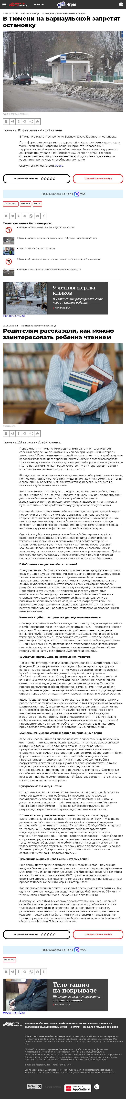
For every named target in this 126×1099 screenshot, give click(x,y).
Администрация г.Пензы (15, 114)
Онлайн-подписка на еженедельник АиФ (46, 1027)
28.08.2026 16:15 (10, 325)
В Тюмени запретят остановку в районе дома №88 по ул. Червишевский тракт (57, 238)
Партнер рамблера (53, 1087)
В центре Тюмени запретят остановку (36, 248)
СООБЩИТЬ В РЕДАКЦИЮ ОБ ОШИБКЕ (100, 1027)
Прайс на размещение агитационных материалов (85, 1023)
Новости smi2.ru (14, 315)
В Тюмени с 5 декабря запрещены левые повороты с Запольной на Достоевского (59, 259)
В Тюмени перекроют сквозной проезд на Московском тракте (49, 269)
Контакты (75, 1027)
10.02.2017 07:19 (10, 13)
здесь (59, 165)
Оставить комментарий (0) (98, 179)
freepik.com (9, 426)
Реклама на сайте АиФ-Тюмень (41, 1023)
